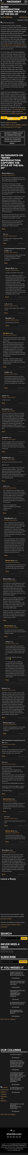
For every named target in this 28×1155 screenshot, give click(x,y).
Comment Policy (6, 919)
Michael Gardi (9, 560)
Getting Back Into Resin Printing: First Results (16, 1012)
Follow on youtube (7, 951)
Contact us (12, 951)
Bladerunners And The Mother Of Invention (17, 1003)
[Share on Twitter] (3, 20)
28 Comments (15, 1092)
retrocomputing (7, 127)
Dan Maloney (7, 17)
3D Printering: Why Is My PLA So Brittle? (17, 1088)
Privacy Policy (4, 1147)
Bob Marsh (6, 333)
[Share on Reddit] (8, 20)
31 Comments (15, 1007)
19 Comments (15, 1111)
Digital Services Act (20, 1147)
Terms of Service (11, 1147)
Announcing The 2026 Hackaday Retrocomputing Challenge (17, 1106)
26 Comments (23, 17)
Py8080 (18, 125)
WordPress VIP (17, 1150)
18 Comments (15, 978)
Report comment (22, 229)
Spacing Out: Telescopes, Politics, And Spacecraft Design (12, 141)
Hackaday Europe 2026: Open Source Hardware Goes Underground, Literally (17, 993)
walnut (19, 127)
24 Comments (15, 987)
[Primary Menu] (25, 1)
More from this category (8, 1019)
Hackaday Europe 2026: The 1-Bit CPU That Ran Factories (17, 983)
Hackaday (14, 1)
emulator (12, 125)
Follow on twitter (4, 951)
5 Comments (15, 1069)
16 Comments (15, 1057)
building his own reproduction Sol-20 (14, 45)
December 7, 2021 (22, 20)
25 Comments (15, 1016)
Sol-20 (15, 127)
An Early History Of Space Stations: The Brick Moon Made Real (17, 973)
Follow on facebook (2, 951)
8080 (7, 125)
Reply (3, 229)
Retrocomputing (12, 122)
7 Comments (15, 999)
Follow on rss (10, 951)
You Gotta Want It (16, 1054)
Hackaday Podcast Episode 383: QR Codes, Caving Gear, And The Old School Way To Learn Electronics (17, 1063)
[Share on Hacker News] (5, 20)
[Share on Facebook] (1, 20)
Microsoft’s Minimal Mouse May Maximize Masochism (13, 134)
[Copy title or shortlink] (10, 20)
